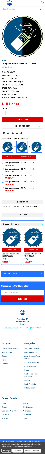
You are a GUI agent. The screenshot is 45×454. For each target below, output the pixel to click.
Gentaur (4, 407)
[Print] (13, 133)
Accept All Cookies (32, 450)
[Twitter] (17, 133)
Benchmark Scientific (9, 411)
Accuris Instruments (31, 348)
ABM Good (27, 415)
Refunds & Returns (22, 435)
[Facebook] (4, 133)
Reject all (17, 450)
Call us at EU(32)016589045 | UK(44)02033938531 (22, 328)
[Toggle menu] (3, 3)
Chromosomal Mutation (10, 348)
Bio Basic (5, 415)
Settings (6, 450)
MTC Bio (5, 419)
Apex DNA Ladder (30, 352)
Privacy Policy (22, 438)
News (4, 360)
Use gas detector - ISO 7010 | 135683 (32, 255)
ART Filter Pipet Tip (31, 362)
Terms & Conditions (22, 430)
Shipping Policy (22, 433)
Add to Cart (11, 250)
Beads (26, 370)
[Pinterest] (21, 133)
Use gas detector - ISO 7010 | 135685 (10, 255)
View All (26, 419)
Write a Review (7, 67)
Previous (39, 224)
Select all (8, 157)
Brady (4, 403)
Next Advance (28, 407)
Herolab (26, 403)
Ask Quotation (7, 352)
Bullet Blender (29, 388)
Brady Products (30, 384)
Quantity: (6, 109)
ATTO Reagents (30, 366)
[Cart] (42, 2)
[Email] (8, 133)
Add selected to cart (25, 157)
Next (41, 224)
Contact (4, 356)
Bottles (27, 380)
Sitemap (5, 364)
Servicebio (27, 411)
